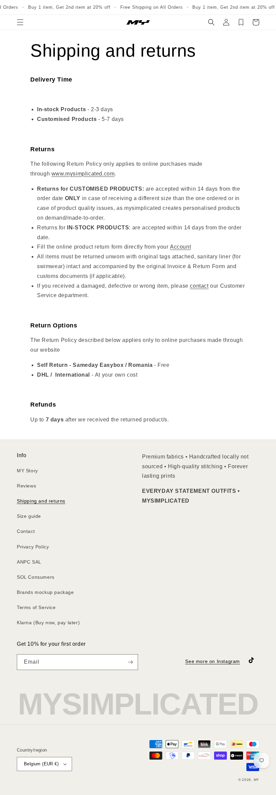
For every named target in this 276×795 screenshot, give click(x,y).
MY (256, 780)
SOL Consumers (36, 577)
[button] (20, 22)
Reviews (26, 485)
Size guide (29, 516)
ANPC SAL (29, 562)
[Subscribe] (130, 662)
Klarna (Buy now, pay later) (48, 622)
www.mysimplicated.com (83, 174)
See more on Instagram (212, 661)
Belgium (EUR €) (41, 763)
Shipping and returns (41, 501)
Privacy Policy (33, 546)
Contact (26, 531)
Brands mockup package (45, 592)
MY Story (27, 470)
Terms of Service (36, 607)
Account (180, 247)
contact (199, 286)
